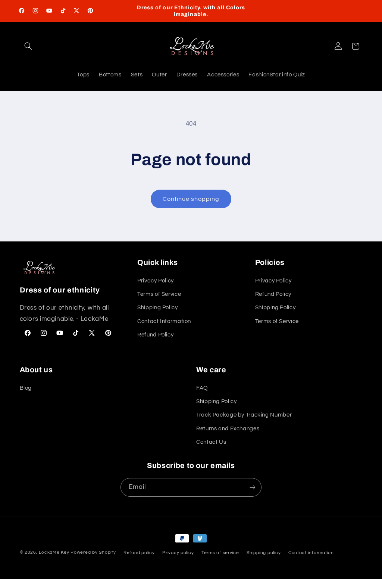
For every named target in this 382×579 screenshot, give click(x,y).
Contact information (311, 553)
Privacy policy (178, 553)
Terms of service (220, 553)
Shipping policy (264, 553)
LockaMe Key (54, 552)
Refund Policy (155, 335)
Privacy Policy (155, 281)
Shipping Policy (157, 307)
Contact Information (164, 321)
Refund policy (139, 553)
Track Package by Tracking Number (244, 415)
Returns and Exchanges (227, 428)
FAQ (202, 388)
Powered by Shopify (93, 552)
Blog (26, 388)
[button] (28, 46)
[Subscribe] (252, 487)
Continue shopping (191, 199)
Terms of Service (159, 294)
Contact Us (211, 442)
